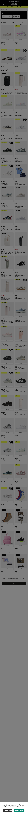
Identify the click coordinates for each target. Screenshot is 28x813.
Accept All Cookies (18, 810)
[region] (14, 807)
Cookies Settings (8, 810)
